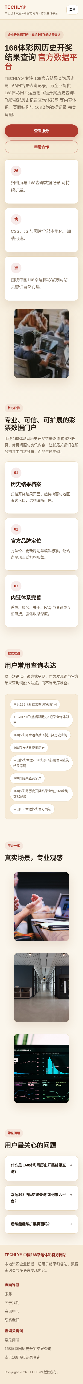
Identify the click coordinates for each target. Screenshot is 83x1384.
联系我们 (12, 1320)
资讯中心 (12, 1311)
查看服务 (41, 131)
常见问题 (12, 1340)
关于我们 (12, 1303)
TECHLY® (31, 10)
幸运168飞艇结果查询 (22, 1357)
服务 (8, 1294)
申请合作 (41, 147)
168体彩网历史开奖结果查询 (28, 1349)
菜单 (72, 10)
